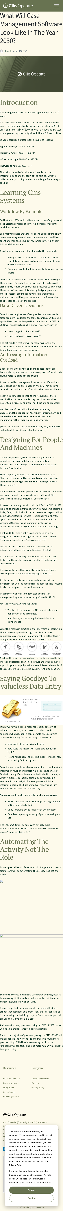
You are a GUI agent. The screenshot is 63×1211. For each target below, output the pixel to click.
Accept (31, 1190)
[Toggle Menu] (56, 5)
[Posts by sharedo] (2, 51)
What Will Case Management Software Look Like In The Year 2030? (31, 28)
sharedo (8, 51)
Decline (31, 1198)
